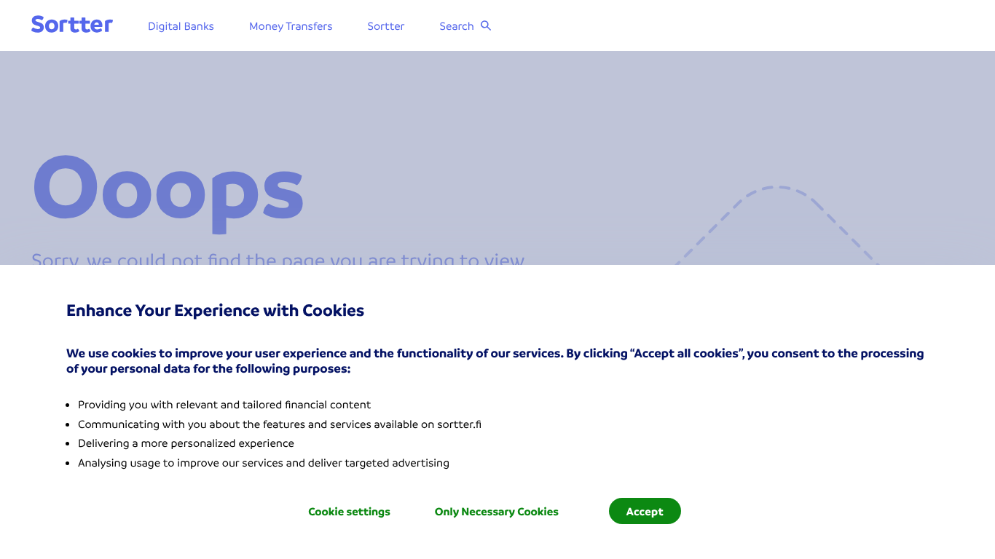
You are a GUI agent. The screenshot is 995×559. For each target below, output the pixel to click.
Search (457, 25)
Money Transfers (291, 25)
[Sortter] (72, 25)
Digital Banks (181, 25)
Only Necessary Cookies (497, 511)
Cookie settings (349, 511)
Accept (645, 511)
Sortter (386, 25)
